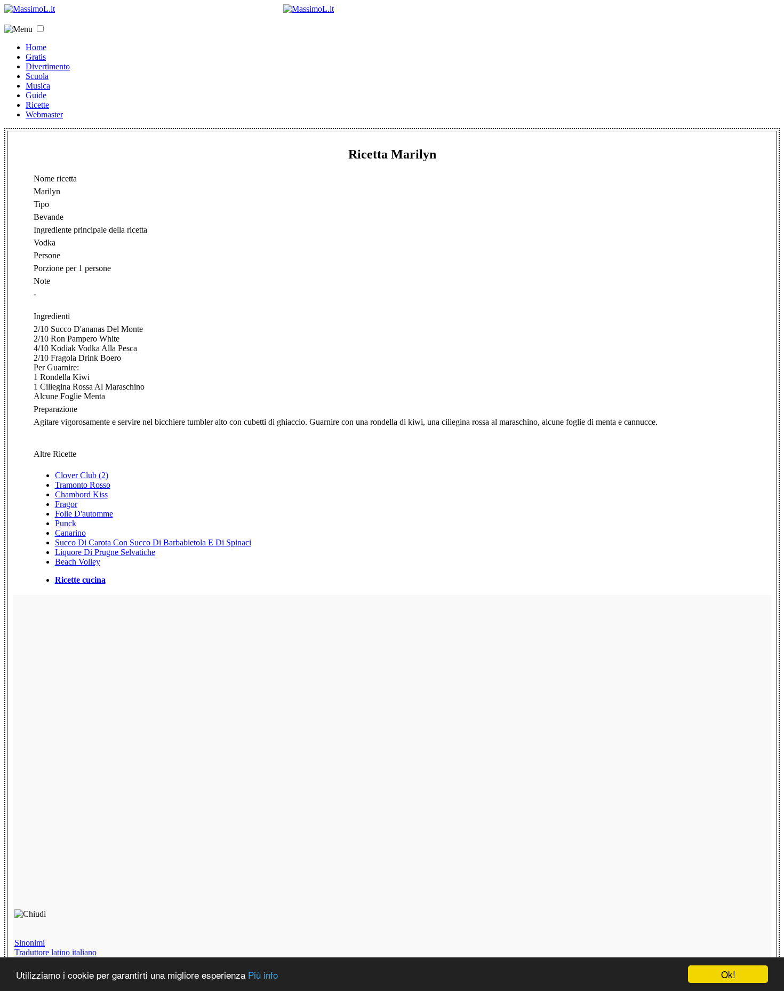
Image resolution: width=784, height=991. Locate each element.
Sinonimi (29, 942)
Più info (263, 974)
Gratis (36, 56)
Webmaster (44, 114)
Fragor (66, 504)
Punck (65, 523)
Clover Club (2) (81, 475)
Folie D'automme (84, 513)
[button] (40, 28)
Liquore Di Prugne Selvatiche (105, 552)
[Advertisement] (90, 757)
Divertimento (48, 66)
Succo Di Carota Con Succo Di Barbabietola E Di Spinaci (153, 542)
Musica (38, 85)
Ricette (37, 104)
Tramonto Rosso (82, 484)
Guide (36, 95)
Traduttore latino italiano (55, 952)
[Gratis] (308, 8)
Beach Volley (77, 561)
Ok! (728, 974)
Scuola (37, 76)
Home (36, 47)
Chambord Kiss (81, 494)
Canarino (70, 532)
